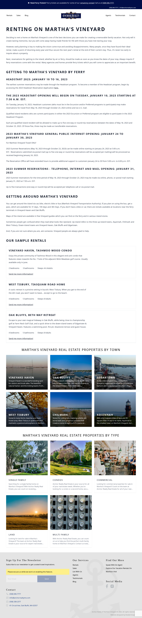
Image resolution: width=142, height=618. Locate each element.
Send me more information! (21, 274)
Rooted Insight (131, 615)
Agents (108, 15)
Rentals (9, 15)
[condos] (71, 458)
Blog (26, 15)
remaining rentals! (87, 3)
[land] (27, 512)
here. (56, 88)
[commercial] (115, 458)
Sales (19, 15)
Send (47, 579)
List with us (77, 571)
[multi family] (71, 512)
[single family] (27, 458)
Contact (132, 15)
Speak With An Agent (114, 565)
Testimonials (120, 15)
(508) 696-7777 (108, 3)
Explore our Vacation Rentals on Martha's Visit (119, 570)
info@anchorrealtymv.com (127, 8)
